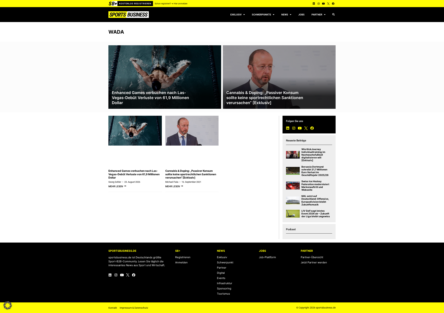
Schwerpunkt (225, 262)
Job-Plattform (267, 257)
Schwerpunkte (261, 14)
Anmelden (181, 262)
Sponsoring (224, 288)
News (284, 14)
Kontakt (112, 308)
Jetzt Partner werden (314, 262)
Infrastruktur (224, 283)
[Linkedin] (313, 3)
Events (221, 278)
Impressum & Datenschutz (134, 308)
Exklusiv (236, 14)
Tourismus (223, 293)
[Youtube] (323, 3)
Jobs (301, 14)
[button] (333, 14)
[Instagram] (318, 3)
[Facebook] (333, 3)
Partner (316, 14)
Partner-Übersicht (312, 257)
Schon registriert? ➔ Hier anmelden (171, 3)
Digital (221, 272)
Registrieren (182, 257)
